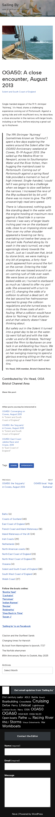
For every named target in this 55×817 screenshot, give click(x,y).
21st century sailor (12, 697)
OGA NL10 (23, 714)
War (43, 722)
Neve (14, 814)
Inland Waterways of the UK (16, 534)
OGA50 (13, 465)
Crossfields (25, 701)
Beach (42, 697)
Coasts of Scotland (12, 519)
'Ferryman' (7, 599)
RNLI (5, 722)
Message (9, 775)
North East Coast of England (16, 554)
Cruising (41, 701)
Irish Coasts (8, 539)
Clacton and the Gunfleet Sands (18, 635)
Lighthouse (38, 705)
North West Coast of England (17, 559)
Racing (38, 717)
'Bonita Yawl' (9, 592)
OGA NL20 (35, 714)
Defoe (6, 705)
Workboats (11, 726)
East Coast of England (13, 524)
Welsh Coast (8, 579)
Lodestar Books (9, 710)
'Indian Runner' (10, 602)
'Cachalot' (7, 595)
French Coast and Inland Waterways (20, 529)
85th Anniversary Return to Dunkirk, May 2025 (25, 655)
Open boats (26, 465)
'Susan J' (7, 616)
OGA (27, 709)
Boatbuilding (10, 701)
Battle (34, 697)
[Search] (50, 8)
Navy (20, 709)
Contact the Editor (27, 736)
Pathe (22, 717)
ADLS (27, 697)
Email (12, 760)
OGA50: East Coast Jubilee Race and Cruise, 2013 (11, 442)
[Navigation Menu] (40, 8)
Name (12, 745)
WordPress (37, 814)
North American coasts (13, 549)
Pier (29, 718)
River (49, 717)
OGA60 (9, 713)
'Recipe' (6, 606)
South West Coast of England (17, 574)
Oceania (6, 564)
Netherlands (8, 544)
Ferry (14, 705)
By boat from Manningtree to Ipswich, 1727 (23, 645)
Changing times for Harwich (16, 640)
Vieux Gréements (31, 722)
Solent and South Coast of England (19, 92)
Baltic (5, 514)
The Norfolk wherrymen (14, 650)
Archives (6, 665)
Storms (15, 722)
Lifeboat (25, 705)
